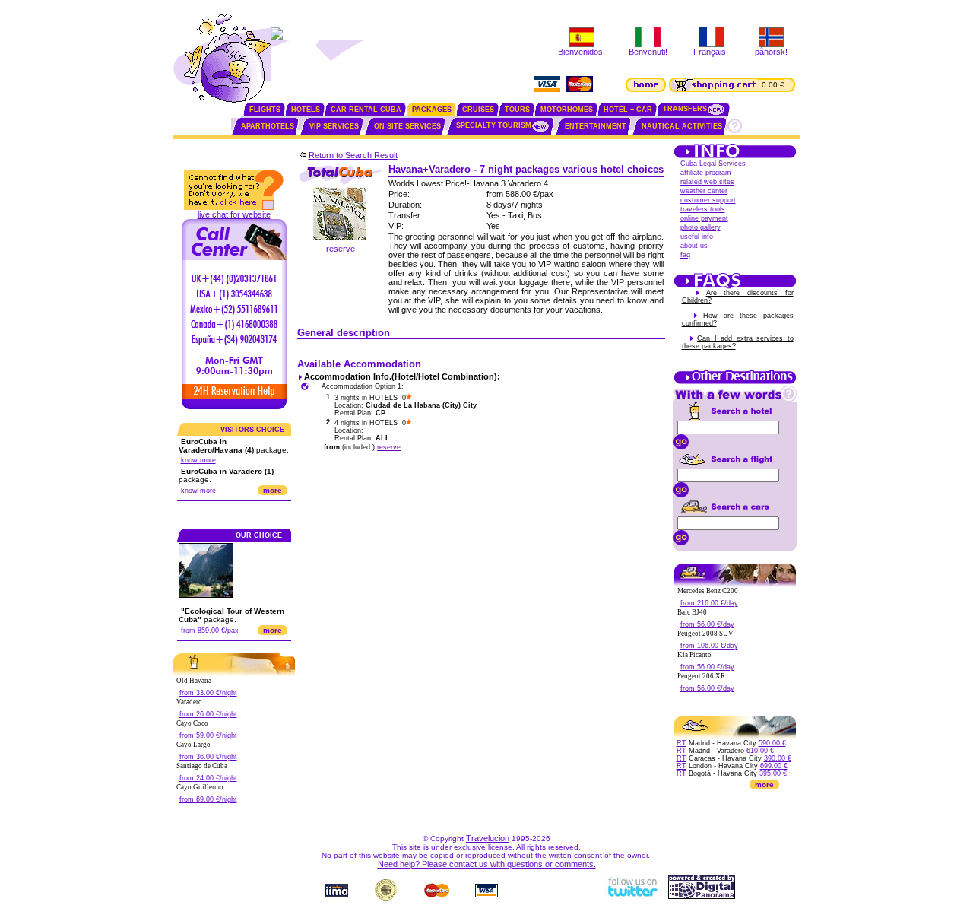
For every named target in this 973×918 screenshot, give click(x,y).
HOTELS (305, 109)
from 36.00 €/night (208, 757)
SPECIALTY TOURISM (493, 125)
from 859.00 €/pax (210, 630)
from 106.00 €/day (709, 646)
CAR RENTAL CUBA (366, 109)
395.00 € (773, 773)
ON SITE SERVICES (407, 126)
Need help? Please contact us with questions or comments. (487, 864)
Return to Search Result (353, 155)
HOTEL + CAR (628, 109)
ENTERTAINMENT (595, 126)
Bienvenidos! (581, 51)
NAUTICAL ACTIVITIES (682, 126)
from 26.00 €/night (208, 714)
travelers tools (702, 209)
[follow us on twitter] (631, 896)
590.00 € (772, 743)
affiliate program (705, 172)
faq (685, 255)
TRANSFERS (685, 109)
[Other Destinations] (735, 382)
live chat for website (234, 214)
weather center (703, 191)
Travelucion (487, 838)
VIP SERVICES (334, 126)
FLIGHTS (264, 109)
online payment (704, 218)
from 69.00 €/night (208, 799)
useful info (696, 236)
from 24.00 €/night (208, 778)
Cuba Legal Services (713, 163)
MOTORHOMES (566, 109)
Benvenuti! (648, 51)
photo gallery (700, 227)
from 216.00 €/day (709, 603)
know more (198, 460)
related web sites (707, 182)
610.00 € (760, 750)
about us (694, 245)
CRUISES (478, 109)
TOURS (517, 109)
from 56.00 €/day (707, 624)
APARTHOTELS (267, 126)
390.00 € (777, 758)
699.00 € (774, 766)
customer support (708, 200)
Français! (710, 51)
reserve (340, 248)
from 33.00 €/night (208, 693)
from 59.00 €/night (208, 735)
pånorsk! (771, 51)
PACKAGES (432, 109)
